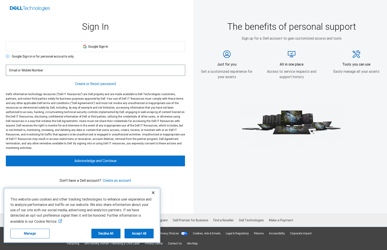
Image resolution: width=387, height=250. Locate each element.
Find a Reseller (223, 220)
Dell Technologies (251, 220)
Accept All (139, 233)
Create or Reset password (95, 84)
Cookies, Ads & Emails (207, 233)
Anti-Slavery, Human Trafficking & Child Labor (112, 243)
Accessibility (277, 233)
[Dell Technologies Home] (30, 8)
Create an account (117, 180)
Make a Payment (281, 220)
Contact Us (175, 243)
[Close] (153, 193)
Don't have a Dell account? (80, 180)
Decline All (106, 233)
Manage (30, 233)
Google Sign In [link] (97, 46)
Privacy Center (154, 243)
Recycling (73, 243)
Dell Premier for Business (190, 220)
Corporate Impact (301, 233)
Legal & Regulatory (237, 233)
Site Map (192, 243)
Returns (259, 233)
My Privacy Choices (167, 233)
